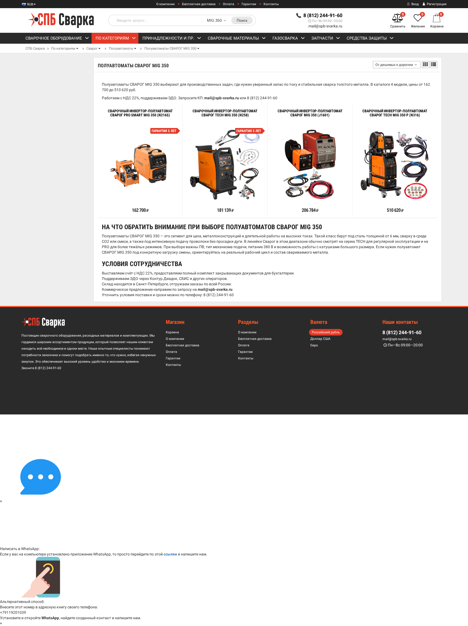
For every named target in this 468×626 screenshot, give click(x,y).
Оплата (228, 4)
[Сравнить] (105, 198)
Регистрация (436, 4)
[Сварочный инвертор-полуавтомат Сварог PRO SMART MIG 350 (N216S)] (140, 164)
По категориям (112, 38)
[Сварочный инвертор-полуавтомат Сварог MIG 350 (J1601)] (310, 164)
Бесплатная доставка (199, 4)
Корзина (172, 332)
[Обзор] (123, 198)
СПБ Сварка (35, 48)
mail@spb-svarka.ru (325, 26)
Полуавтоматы (121, 48)
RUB (29, 4)
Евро (314, 345)
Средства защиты (367, 38)
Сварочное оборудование (53, 38)
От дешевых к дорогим (394, 65)
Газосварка (285, 38)
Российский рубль (326, 332)
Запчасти (322, 38)
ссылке (170, 554)
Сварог (92, 48)
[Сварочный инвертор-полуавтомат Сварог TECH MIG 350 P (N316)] (394, 164)
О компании (165, 4)
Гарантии (249, 4)
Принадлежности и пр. (168, 38)
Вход (415, 4)
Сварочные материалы (233, 38)
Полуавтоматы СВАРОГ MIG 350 (170, 48)
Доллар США (320, 339)
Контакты (271, 4)
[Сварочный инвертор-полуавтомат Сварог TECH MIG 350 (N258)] (225, 164)
